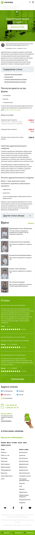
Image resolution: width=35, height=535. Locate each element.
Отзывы (14, 442)
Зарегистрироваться (6, 421)
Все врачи (31, 223)
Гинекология (23, 452)
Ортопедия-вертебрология (24, 479)
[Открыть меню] (33, 2)
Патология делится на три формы (13, 74)
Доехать (6, 533)
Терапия (22, 489)
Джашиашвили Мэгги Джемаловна (15, 337)
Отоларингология (25, 476)
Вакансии (4, 473)
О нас (3, 449)
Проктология (23, 458)
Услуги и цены (23, 449)
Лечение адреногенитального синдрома (15, 82)
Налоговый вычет (7, 476)
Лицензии (4, 461)
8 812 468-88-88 (11, 405)
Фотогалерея (5, 464)
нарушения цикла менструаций (12, 110)
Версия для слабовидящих (12, 437)
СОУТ (2, 479)
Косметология (23, 461)
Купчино (21, 394)
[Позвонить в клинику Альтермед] (17, 532)
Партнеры (4, 458)
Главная (3, 442)
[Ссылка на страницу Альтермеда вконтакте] (5, 508)
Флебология (23, 467)
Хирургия (22, 502)
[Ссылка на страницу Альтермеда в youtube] (30, 508)
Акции (20, 442)
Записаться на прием (17, 27)
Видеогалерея (5, 467)
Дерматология (24, 464)
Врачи (9, 442)
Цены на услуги (9, 77)
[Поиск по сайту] (30, 2)
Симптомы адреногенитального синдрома (16, 79)
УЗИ (20, 486)
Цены (25, 442)
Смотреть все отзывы (17, 379)
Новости (3, 452)
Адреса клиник (9, 386)
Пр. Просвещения (8, 391)
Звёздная (14, 344)
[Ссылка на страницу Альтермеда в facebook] (13, 508)
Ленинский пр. (7, 394)
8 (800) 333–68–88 (12, 407)
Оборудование (6, 470)
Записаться (30, 533)
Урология (22, 455)
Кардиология (23, 470)
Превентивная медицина (24, 495)
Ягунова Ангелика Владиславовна (14, 305)
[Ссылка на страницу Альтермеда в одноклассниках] (22, 508)
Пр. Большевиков (7, 398)
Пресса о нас (5, 455)
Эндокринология (24, 499)
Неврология (23, 492)
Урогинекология (24, 473)
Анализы (22, 483)
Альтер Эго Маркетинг (24, 525)
